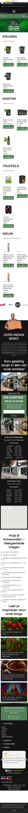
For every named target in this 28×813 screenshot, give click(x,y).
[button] (8, 65)
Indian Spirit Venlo (14, 481)
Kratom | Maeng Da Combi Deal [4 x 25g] (22, 121)
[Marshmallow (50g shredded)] (22, 50)
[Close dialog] (25, 396)
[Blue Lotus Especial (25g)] (8, 76)
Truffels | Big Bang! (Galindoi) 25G (22, 189)
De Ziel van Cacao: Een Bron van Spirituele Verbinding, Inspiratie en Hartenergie (13, 677)
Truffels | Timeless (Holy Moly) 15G (8, 219)
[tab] (13, 723)
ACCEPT (14, 810)
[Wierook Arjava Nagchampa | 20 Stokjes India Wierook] (8, 277)
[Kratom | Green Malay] (8, 112)
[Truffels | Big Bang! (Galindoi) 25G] (22, 179)
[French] (7, 778)
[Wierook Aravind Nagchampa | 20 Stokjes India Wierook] (8, 247)
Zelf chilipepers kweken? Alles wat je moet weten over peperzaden (12, 654)
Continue (14, 416)
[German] (10, 778)
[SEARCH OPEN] (5, 16)
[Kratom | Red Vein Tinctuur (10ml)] (8, 140)
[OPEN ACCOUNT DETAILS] (23, 16)
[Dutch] (2, 778)
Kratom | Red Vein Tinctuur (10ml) (7, 150)
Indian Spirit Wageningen (14, 437)
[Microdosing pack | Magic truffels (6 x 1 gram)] (8, 179)
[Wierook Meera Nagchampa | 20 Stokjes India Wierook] (22, 247)
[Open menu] (1, 15)
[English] (5, 778)
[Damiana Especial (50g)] (8, 50)
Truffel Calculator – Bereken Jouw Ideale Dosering (12, 698)
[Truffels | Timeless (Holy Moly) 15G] (8, 209)
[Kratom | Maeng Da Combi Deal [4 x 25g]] (22, 112)
